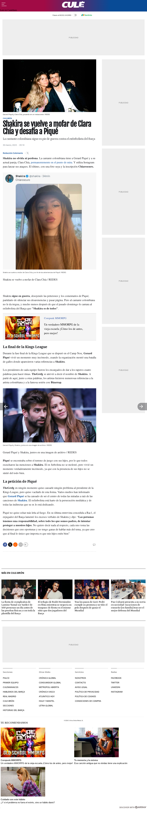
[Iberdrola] (86, 15)
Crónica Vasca (47, 691)
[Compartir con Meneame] (15, 544)
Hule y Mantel (46, 701)
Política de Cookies (85, 696)
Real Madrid (9, 696)
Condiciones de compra (88, 701)
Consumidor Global (50, 682)
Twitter (115, 682)
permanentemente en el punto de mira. (52, 162)
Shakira (22, 500)
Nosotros (80, 678)
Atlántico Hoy (47, 696)
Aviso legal (81, 687)
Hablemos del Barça (14, 691)
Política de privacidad (87, 691)
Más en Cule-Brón (12, 572)
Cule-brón (8, 701)
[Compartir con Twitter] (10, 544)
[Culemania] (73, 4)
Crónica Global (47, 678)
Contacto (80, 682)
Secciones (8, 705)
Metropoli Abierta (49, 687)
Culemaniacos (10, 687)
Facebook (116, 678)
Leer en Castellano (8, 10)
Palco (6, 678)
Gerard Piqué (16, 496)
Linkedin (115, 687)
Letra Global (46, 705)
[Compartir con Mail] (21, 544)
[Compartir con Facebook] (5, 544)
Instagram (117, 691)
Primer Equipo (11, 682)
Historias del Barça (13, 710)
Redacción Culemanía (13, 153)
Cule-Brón (7, 118)
